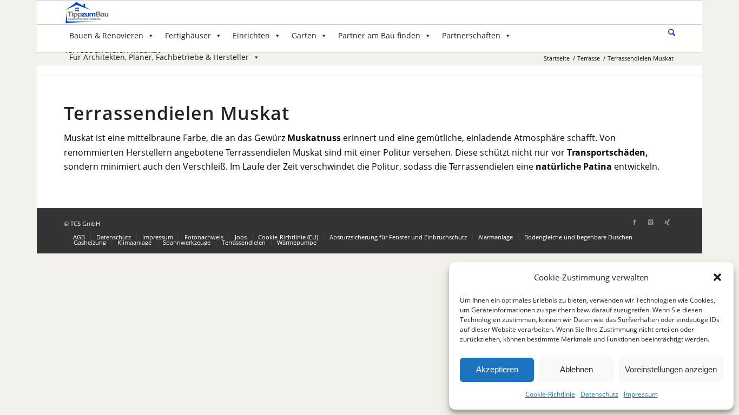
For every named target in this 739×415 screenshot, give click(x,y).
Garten (304, 35)
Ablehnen (576, 369)
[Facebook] (634, 222)
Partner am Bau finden (379, 35)
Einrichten (251, 35)
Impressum (641, 394)
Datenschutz (599, 394)
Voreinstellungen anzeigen (671, 369)
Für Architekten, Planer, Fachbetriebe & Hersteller (159, 57)
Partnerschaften (471, 35)
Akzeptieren (497, 369)
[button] (717, 277)
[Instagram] (651, 222)
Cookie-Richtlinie (550, 394)
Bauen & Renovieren (106, 35)
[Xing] (667, 222)
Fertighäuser (188, 35)
